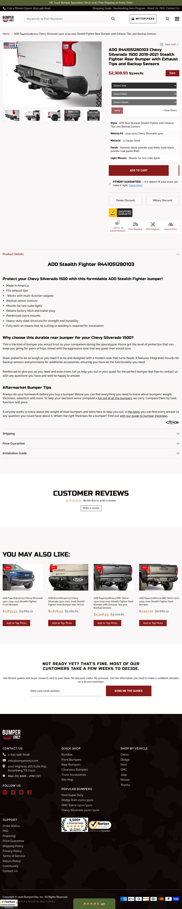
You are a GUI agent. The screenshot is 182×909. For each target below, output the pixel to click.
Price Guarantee (13, 841)
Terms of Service (14, 856)
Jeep (124, 774)
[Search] (113, 19)
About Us (152, 8)
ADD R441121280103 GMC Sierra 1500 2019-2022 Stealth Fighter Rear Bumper (159, 601)
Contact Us (172, 8)
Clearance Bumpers (74, 769)
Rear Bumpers (71, 764)
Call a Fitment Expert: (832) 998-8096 (28, 8)
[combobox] (70, 19)
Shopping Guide (102, 8)
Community (10, 866)
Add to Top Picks (16, 623)
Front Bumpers (71, 759)
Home (6, 33)
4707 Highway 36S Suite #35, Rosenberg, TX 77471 (27, 768)
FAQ (162, 8)
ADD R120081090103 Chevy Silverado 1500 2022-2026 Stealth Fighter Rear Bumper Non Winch (66, 601)
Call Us (116, 228)
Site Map (67, 779)
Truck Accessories (73, 774)
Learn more (135, 185)
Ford (124, 764)
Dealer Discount (125, 200)
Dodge (125, 759)
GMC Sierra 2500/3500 (76, 805)
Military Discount (162, 200)
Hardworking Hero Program (129, 8)
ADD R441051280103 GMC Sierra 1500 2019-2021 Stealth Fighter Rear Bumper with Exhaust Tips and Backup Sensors (113, 603)
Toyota (125, 785)
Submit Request (117, 231)
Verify (117, 110)
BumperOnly (31, 897)
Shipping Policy (13, 846)
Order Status (11, 826)
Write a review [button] (91, 508)
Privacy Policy (12, 851)
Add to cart (139, 170)
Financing (9, 836)
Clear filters (169, 110)
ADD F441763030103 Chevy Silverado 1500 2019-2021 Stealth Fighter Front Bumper (23, 601)
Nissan (125, 779)
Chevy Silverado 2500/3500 (80, 810)
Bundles (67, 754)
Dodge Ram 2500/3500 (77, 800)
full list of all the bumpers (115, 398)
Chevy (125, 754)
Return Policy (12, 861)
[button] (9, 904)
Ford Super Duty (72, 795)
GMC (124, 769)
